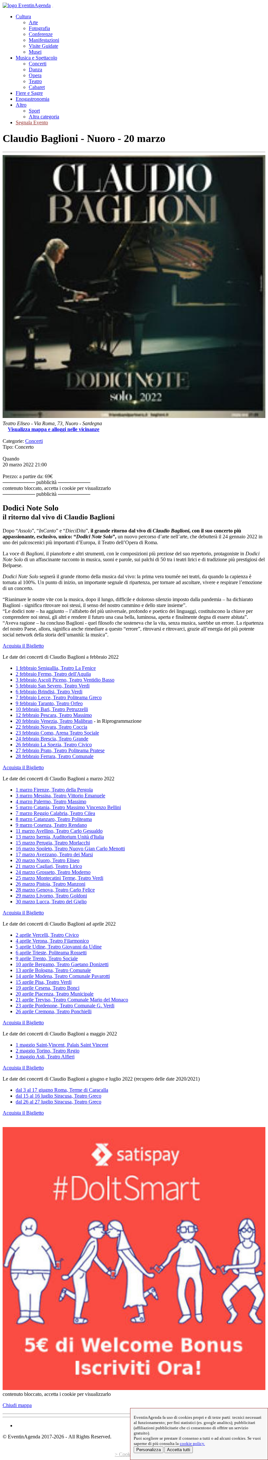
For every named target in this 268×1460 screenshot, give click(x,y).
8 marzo (54, 819)
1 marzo (54, 789)
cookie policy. (192, 1443)
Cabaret (37, 87)
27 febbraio (60, 750)
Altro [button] (21, 105)
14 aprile (63, 976)
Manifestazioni (44, 40)
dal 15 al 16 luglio (58, 1096)
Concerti (37, 63)
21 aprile (72, 999)
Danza (35, 69)
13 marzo (60, 837)
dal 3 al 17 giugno (62, 1090)
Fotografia (39, 28)
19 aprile (47, 988)
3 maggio (45, 1056)
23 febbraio (57, 733)
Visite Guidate (43, 46)
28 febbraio (54, 756)
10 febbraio (52, 709)
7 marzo (55, 813)
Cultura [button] (23, 16)
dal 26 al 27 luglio (58, 1101)
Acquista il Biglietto (23, 646)
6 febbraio (49, 691)
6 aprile (51, 952)
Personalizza (148, 1449)
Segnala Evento (32, 122)
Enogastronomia (32, 99)
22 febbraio (51, 727)
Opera (35, 75)
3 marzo (60, 795)
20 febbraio (54, 721)
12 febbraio (54, 715)
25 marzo (59, 878)
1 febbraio (56, 668)
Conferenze (41, 34)
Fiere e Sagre (29, 93)
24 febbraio (52, 738)
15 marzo (53, 842)
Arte (33, 22)
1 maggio (62, 1045)
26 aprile (54, 1011)
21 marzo (49, 866)
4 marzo (51, 801)
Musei (35, 52)
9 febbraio (49, 703)
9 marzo (51, 825)
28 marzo (55, 890)
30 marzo (51, 901)
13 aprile (53, 970)
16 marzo (70, 848)
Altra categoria (44, 116)
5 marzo (68, 807)
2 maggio (47, 1050)
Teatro (35, 81)
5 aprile (59, 946)
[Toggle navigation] (52, 7)
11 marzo (59, 831)
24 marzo (53, 872)
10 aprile (62, 964)
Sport (34, 110)
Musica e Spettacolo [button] (36, 58)
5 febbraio (53, 685)
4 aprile (52, 941)
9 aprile (47, 958)
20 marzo (47, 860)
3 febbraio (65, 680)
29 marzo (51, 895)
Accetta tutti (178, 1449)
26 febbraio (54, 744)
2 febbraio (53, 674)
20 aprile (54, 994)
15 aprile (44, 982)
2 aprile (47, 935)
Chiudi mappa (17, 1405)
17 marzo (54, 854)
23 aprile (65, 1005)
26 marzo (50, 884)
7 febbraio (59, 697)
